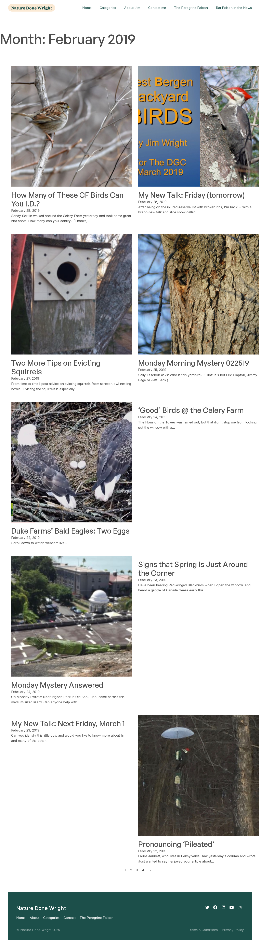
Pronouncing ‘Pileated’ (176, 844)
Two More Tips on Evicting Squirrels (55, 367)
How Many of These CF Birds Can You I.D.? (67, 199)
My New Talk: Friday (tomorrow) (191, 195)
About (34, 918)
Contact (70, 918)
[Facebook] (215, 908)
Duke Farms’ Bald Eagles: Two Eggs (70, 530)
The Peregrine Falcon (191, 8)
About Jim (132, 8)
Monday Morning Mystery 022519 (193, 362)
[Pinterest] (240, 908)
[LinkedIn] (223, 908)
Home (87, 8)
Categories (108, 8)
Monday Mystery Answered (57, 685)
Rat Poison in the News (234, 8)
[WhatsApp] (232, 908)
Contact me (157, 8)
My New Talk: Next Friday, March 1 (68, 723)
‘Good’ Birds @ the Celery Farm (191, 410)
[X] (207, 908)
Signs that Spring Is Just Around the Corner (193, 569)
